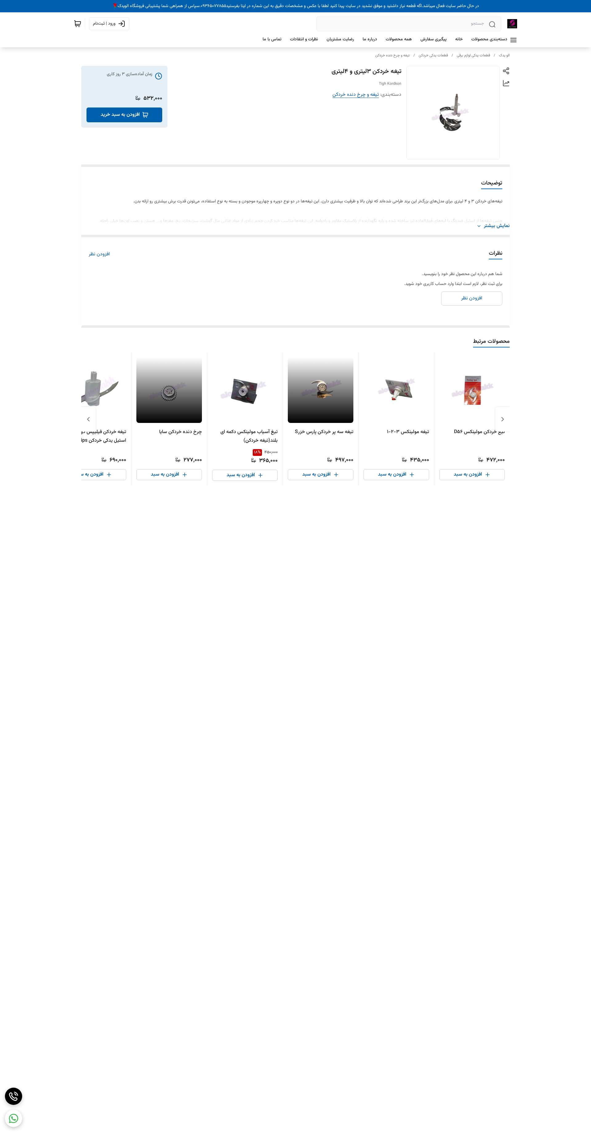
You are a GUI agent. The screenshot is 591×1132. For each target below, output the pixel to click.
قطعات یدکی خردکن (433, 55)
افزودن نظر (99, 254)
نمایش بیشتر (497, 226)
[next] (88, 419)
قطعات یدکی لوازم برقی (473, 55)
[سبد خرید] (77, 23)
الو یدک (504, 55)
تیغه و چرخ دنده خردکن (392, 55)
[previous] (502, 419)
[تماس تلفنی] (13, 1096)
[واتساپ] (13, 1118)
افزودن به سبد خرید (120, 115)
